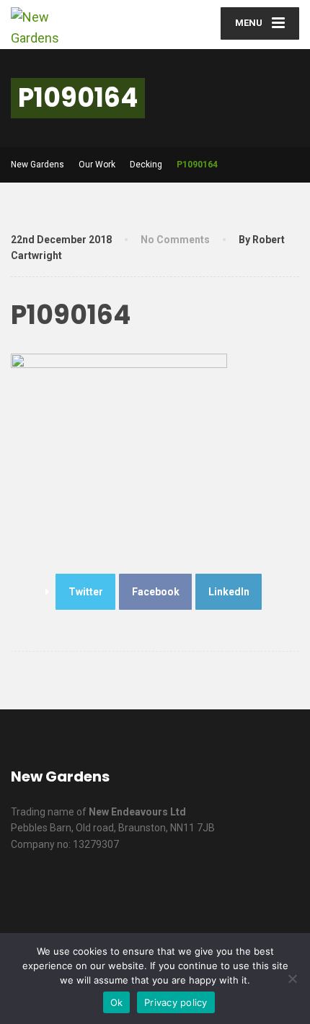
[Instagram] (281, 890)
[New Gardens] (83, 24)
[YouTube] (244, 890)
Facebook (156, 592)
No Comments (175, 239)
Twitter (85, 592)
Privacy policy (176, 1002)
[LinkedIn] (207, 890)
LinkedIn (228, 592)
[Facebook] (134, 890)
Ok (116, 1002)
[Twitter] (170, 890)
